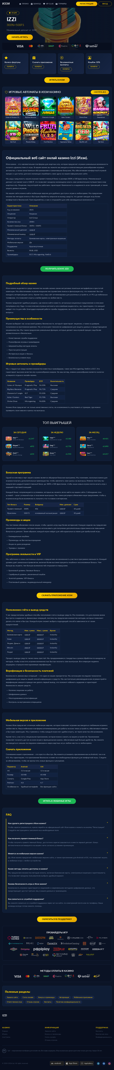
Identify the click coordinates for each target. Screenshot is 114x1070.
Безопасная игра (102, 1034)
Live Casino (6, 1037)
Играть (5, 1034)
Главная (5, 1031)
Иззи (6, 3)
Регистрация (86, 4)
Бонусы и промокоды (46, 997)
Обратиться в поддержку (57, 919)
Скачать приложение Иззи (57, 595)
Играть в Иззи (57, 80)
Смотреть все (100, 92)
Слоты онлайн (28, 997)
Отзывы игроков (33, 1002)
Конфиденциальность (104, 1037)
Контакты (47, 1002)
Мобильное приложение (83, 997)
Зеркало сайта (12, 997)
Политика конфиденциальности (68, 1002)
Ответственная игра (14, 1002)
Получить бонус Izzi (57, 269)
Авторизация (64, 997)
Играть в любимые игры (57, 801)
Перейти (10, 67)
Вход (105, 4)
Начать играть (20, 37)
